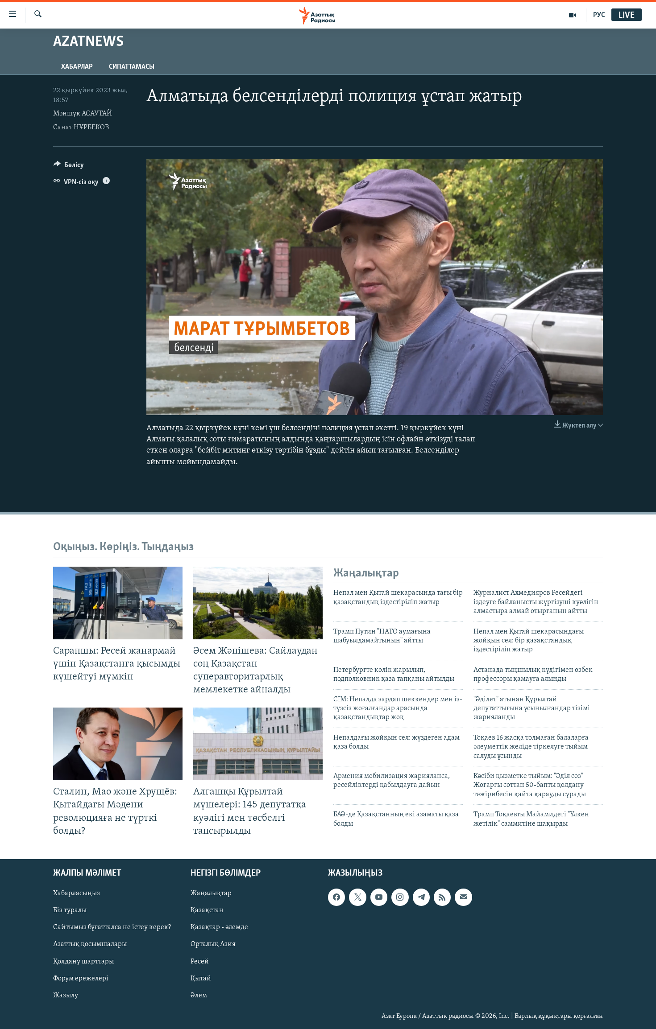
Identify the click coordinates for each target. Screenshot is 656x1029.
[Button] (69, 167)
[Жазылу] (463, 897)
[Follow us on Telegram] (421, 897)
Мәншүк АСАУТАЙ (82, 113)
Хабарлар (77, 66)
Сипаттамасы (131, 66)
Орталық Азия (213, 944)
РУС (599, 15)
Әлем (199, 995)
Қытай (201, 978)
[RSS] (442, 897)
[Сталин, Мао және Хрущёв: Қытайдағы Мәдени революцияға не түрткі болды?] (118, 744)
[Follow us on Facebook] (336, 897)
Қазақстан (207, 910)
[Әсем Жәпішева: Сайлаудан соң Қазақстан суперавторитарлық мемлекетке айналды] (258, 603)
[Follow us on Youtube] (378, 897)
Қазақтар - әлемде (219, 927)
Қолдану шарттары (83, 961)
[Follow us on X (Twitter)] (357, 897)
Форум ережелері (80, 978)
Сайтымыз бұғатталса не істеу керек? (112, 927)
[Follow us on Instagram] (399, 897)
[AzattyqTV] (572, 15)
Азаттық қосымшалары (90, 944)
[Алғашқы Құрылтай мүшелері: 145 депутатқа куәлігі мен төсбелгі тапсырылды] (258, 744)
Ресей (200, 961)
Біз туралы (70, 910)
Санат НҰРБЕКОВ (81, 127)
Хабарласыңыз (76, 893)
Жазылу (65, 995)
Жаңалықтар (211, 893)
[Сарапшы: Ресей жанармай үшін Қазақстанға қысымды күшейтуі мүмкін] (118, 603)
